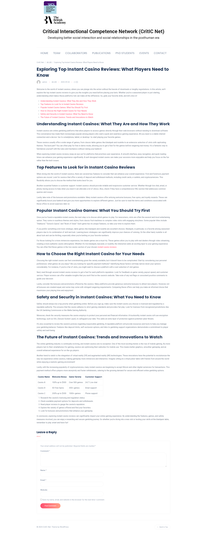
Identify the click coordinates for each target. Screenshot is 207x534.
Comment (45, 451)
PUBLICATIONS (101, 53)
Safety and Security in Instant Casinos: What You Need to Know (66, 114)
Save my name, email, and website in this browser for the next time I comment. (73, 500)
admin (44, 82)
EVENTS (144, 53)
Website (43, 490)
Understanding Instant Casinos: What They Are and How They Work (68, 101)
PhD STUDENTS (124, 53)
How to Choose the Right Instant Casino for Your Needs (63, 111)
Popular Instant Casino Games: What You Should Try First (64, 107)
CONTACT (160, 53)
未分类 (54, 82)
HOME (44, 53)
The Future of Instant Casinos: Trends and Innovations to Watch (66, 117)
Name (43, 470)
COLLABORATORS (76, 53)
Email (43, 480)
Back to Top (164, 527)
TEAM (56, 53)
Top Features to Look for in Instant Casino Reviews (61, 104)
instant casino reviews (107, 247)
